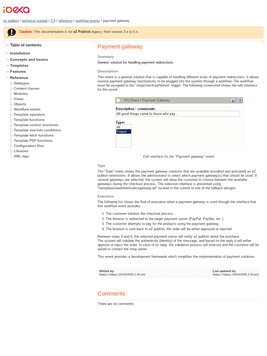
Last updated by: (224, 271)
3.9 (53, 21)
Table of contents (25, 45)
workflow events (88, 21)
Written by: (106, 271)
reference (65, 21)
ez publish (11, 21)
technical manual (34, 21)
